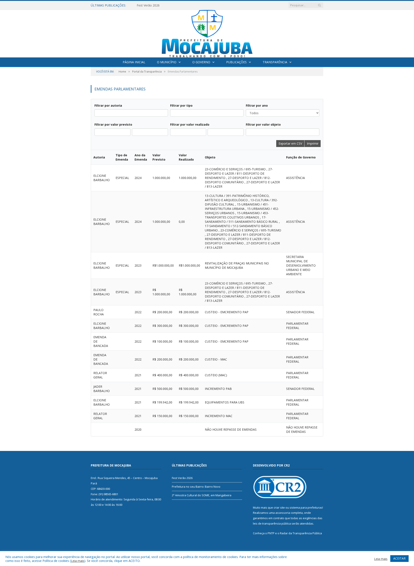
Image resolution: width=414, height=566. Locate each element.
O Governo (201, 62)
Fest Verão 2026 (148, 5)
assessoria (282, 513)
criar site (279, 507)
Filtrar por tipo (181, 105)
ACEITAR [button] (399, 558)
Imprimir (312, 143)
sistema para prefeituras (306, 507)
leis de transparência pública (272, 523)
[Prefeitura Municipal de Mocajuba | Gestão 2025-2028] (207, 32)
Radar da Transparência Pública (301, 533)
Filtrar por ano (257, 105)
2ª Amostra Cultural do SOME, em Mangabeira (201, 495)
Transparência (275, 62)
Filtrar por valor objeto (263, 124)
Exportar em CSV (290, 143)
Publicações (236, 62)
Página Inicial (134, 62)
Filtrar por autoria (108, 105)
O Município (166, 62)
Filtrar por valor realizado (189, 124)
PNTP (271, 533)
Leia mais (77, 561)
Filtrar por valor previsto (113, 124)
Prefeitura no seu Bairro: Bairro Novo (196, 487)
